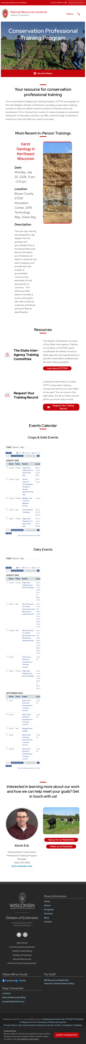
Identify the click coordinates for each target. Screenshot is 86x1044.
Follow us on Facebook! (61, 846)
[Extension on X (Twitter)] (25, 936)
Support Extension (76, 2)
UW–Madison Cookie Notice (28, 1039)
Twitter (22, 980)
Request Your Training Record (63, 407)
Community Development (22, 947)
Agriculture (22, 942)
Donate (48, 921)
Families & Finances (22, 955)
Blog (46, 917)
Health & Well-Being (22, 951)
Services (48, 913)
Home (47, 901)
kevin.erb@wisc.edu (22, 866)
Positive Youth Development (22, 963)
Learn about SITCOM (57, 368)
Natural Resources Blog (13, 997)
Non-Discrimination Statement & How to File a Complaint (45, 1025)
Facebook (10, 980)
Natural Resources (22, 959)
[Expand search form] (79, 14)
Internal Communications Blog (59, 983)
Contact (6, 993)
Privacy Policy (10, 1025)
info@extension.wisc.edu (52, 1019)
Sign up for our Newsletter (61, 839)
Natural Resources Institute (28, 12)
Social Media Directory (13, 1001)
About (47, 905)
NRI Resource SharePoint (56, 980)
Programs (49, 909)
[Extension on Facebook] (19, 936)
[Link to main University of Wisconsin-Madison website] (22, 908)
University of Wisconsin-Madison (14, 2)
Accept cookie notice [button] (66, 1035)
